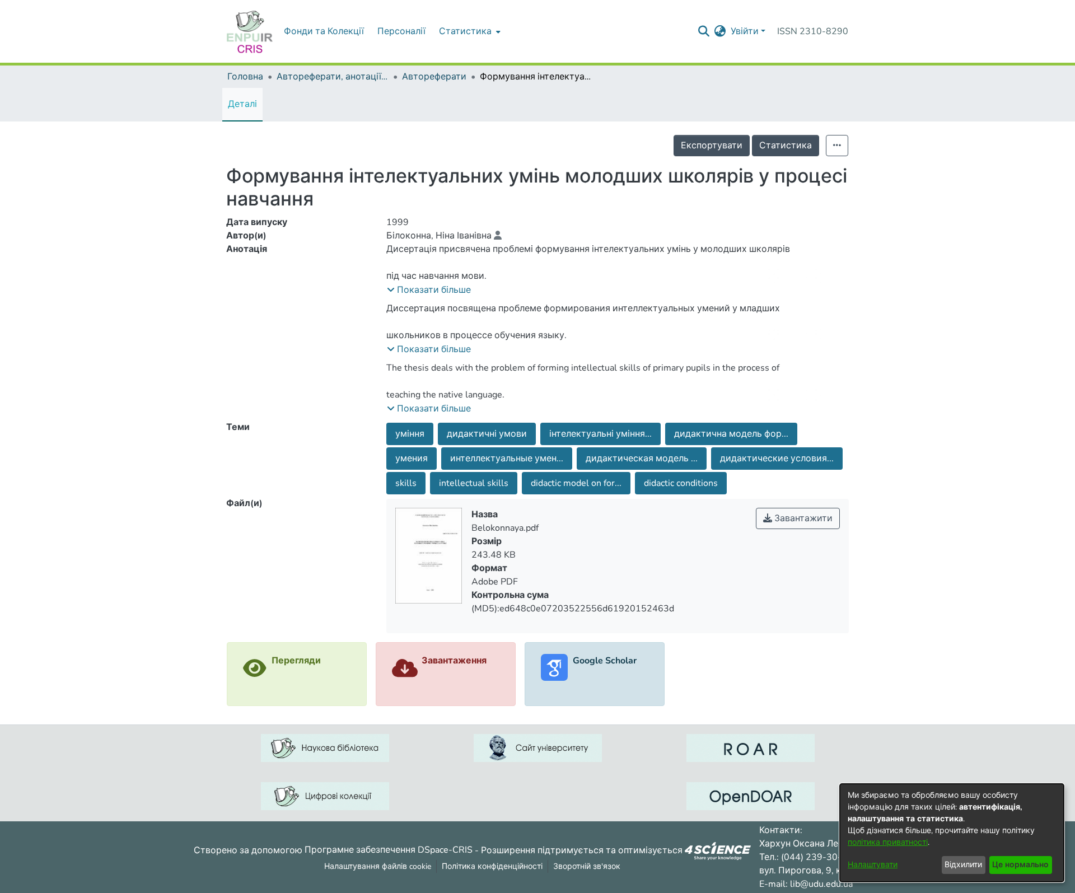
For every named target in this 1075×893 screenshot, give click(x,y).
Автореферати (434, 77)
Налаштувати (873, 864)
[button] (428, 290)
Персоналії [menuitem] (401, 31)
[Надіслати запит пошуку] (704, 31)
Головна (245, 77)
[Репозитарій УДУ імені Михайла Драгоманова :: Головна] (250, 31)
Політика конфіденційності (492, 866)
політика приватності (888, 842)
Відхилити (963, 864)
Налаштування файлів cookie (377, 866)
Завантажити (802, 518)
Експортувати (711, 145)
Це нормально (1020, 864)
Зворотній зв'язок (586, 866)
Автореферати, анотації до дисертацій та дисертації (333, 77)
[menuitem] (469, 31)
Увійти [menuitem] (745, 31)
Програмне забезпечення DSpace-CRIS (389, 850)
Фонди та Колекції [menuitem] (324, 31)
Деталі (242, 104)
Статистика (785, 145)
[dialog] (952, 833)
